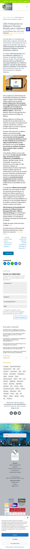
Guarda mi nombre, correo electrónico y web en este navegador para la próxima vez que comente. (13, 312)
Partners (16, 386)
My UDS (20, 1)
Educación (11, 376)
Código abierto (21, 374)
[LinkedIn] (5, 263)
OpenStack (6, 386)
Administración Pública (15, 366)
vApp (18, 33)
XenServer (9, 398)
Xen (4, 398)
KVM (20, 378)
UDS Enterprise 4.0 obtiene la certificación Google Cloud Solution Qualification (14, 352)
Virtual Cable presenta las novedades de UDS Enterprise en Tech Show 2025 (14, 348)
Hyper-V (15, 378)
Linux (24, 378)
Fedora (16, 376)
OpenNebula (19, 383)
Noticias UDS (10, 17)
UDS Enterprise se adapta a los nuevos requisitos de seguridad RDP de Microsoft (14, 330)
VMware (5, 35)
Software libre (13, 391)
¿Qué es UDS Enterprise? (15, 465)
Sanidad (23, 388)
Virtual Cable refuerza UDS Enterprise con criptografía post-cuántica (14, 344)
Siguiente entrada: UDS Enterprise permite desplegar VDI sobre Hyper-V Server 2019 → (22, 243)
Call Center (6, 371)
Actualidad (6, 366)
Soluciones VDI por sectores (15, 468)
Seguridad (6, 391)
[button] (28, 29)
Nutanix (5, 383)
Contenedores (13, 374)
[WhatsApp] (12, 263)
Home (4, 17)
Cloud (24, 371)
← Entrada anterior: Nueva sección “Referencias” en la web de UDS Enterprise (8, 242)
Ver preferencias (15, 543)
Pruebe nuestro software (15, 472)
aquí (10, 225)
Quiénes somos (13, 1)
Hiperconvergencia (8, 378)
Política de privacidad (19, 547)
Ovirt (11, 386)
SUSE (19, 391)
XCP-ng (22, 396)
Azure (18, 369)
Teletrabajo (6, 393)
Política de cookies (10, 547)
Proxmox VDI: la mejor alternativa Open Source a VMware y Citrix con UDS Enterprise (14, 335)
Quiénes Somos (15, 482)
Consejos (6, 374)
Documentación (15, 470)
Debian (5, 376)
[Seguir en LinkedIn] (11, 413)
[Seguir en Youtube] (19, 413)
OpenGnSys (11, 383)
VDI (22, 33)
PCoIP (21, 386)
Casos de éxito (13, 371)
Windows (17, 396)
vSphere (10, 35)
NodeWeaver (12, 381)
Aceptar (15, 535)
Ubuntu (12, 393)
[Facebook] (16, 263)
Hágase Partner (15, 486)
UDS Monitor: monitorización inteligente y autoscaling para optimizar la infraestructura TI (14, 340)
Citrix (20, 371)
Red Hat (17, 388)
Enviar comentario (20, 317)
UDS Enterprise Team (10, 31)
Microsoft (6, 381)
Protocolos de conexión (9, 388)
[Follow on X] (15, 413)
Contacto (6, 1)
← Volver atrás (8, 253)
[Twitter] (8, 263)
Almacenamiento (7, 369)
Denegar (15, 539)
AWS (14, 369)
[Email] (19, 263)
